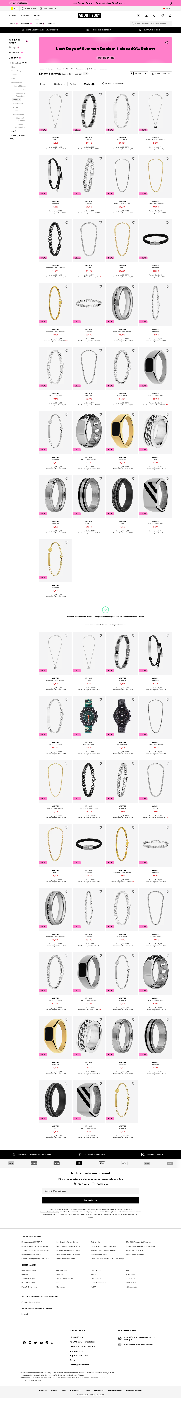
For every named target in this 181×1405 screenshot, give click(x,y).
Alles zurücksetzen (114, 83)
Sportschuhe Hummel (135, 1254)
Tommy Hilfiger (28, 1279)
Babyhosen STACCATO (135, 1250)
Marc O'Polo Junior (29, 1287)
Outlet (15, 8)
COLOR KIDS (96, 1270)
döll (127, 1270)
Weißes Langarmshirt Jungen (103, 1250)
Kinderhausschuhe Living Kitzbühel (140, 1246)
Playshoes (60, 1287)
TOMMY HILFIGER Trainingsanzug (35, 1250)
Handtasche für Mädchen (67, 1242)
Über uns (43, 1390)
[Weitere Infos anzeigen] (55, 151)
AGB (88, 1390)
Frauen (12, 15)
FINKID (93, 1274)
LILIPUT (59, 1283)
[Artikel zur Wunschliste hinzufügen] (67, 94)
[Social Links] (24, 1342)
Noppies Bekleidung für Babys (68, 1250)
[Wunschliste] (162, 15)
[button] (139, 73)
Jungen (51, 69)
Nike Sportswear (28, 1270)
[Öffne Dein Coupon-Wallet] (138, 15)
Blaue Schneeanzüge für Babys (34, 1246)
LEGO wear (130, 1279)
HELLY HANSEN (28, 1283)
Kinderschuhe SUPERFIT (31, 1242)
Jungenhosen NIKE (99, 1254)
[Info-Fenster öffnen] (170, 3)
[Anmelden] (146, 15)
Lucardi (103, 69)
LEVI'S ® (59, 1274)
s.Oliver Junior (132, 1287)
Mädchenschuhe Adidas (31, 1254)
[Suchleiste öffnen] (132, 23)
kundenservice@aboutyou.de (73, 1214)
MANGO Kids (131, 1283)
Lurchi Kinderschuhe (99, 1283)
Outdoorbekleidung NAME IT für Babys (107, 1258)
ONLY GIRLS (96, 1279)
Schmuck (93, 69)
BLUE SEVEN (61, 1270)
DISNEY (24, 1274)
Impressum (99, 1390)
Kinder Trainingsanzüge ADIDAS (35, 1258)
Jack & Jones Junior (64, 1279)
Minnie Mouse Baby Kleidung (68, 1254)
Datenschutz (75, 1390)
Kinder (37, 15)
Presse (54, 1390)
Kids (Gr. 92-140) (65, 69)
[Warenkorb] (170, 15)
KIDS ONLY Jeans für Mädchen (138, 1242)
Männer (25, 15)
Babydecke (95, 1242)
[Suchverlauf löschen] (169, 23)
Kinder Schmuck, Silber (30, 1302)
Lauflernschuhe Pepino (65, 1258)
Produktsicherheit (134, 1390)
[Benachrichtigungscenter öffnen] (154, 15)
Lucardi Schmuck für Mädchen (103, 1246)
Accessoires (81, 69)
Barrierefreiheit (115, 1390)
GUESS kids (130, 1274)
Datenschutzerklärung (49, 1212)
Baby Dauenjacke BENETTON (68, 1246)
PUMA (93, 1287)
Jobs (64, 1390)
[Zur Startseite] (37, 1332)
